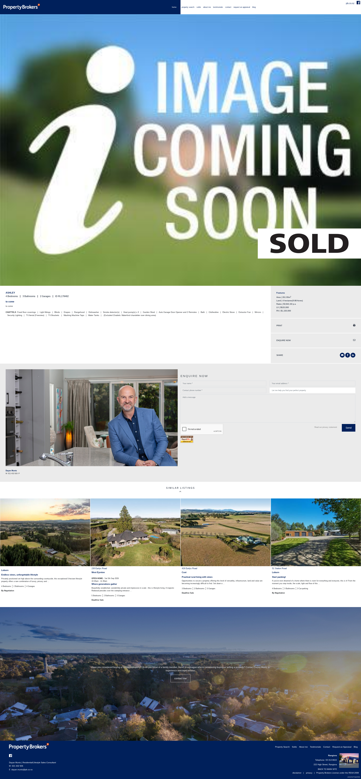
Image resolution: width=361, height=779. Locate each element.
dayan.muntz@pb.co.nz (22, 769)
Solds (199, 7)
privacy (309, 773)
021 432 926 (16, 766)
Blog (254, 7)
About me (207, 7)
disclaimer (296, 773)
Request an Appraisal (242, 7)
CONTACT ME (180, 678)
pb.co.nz (350, 3)
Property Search (188, 7)
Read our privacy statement (325, 427)
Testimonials (218, 7)
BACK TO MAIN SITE (327, 769)
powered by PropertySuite (354, 777)
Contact (228, 7)
